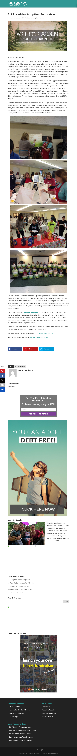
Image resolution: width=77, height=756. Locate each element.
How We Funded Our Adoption (19, 710)
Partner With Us (48, 717)
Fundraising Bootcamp (17, 713)
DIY (23, 18)
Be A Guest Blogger (49, 713)
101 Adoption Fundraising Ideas (19, 580)
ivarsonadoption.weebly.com (43, 333)
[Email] (2, 385)
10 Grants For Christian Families (19, 586)
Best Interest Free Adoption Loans (20, 589)
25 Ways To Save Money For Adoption (21, 583)
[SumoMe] (2, 389)
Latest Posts (21, 366)
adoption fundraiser (31, 312)
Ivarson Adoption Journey (39, 337)
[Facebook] (2, 375)
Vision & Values (14, 707)
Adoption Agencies (48, 710)
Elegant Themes (34, 753)
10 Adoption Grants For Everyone (19, 593)
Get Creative (40, 18)
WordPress (54, 753)
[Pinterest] (2, 371)
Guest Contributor (14, 18)
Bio (11, 366)
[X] (2, 380)
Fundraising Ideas (30, 18)
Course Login (13, 717)
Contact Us (46, 707)
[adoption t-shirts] (38, 663)
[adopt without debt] (37, 515)
